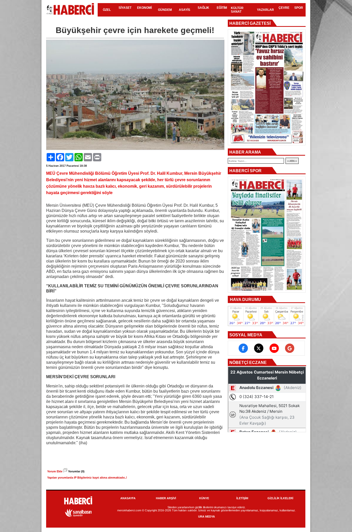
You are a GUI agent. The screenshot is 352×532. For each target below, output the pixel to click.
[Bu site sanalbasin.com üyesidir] (78, 516)
